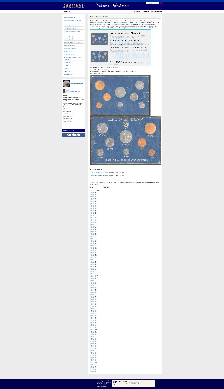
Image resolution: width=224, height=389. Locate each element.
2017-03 (92, 264)
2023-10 (92, 347)
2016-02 (92, 243)
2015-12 (92, 240)
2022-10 (92, 338)
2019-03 (92, 296)
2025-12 (92, 364)
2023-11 (92, 348)
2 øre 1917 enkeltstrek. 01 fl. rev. (99, 172)
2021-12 (92, 331)
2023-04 (92, 343)
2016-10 (92, 257)
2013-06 (92, 194)
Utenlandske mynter (69, 45)
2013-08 (92, 198)
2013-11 (92, 200)
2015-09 (92, 235)
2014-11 (92, 219)
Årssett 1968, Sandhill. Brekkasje (99, 175)
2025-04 (92, 355)
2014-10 (92, 217)
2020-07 (92, 312)
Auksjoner (146, 11)
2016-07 (92, 252)
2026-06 (92, 369)
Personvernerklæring (68, 121)
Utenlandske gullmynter (70, 17)
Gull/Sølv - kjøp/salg (68, 114)
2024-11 (92, 352)
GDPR (64, 123)
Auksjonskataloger (67, 118)
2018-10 (92, 289)
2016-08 (92, 254)
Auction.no (67, 11)
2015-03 (92, 226)
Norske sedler (68, 51)
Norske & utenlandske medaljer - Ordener (72, 58)
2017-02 (92, 263)
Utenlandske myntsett (70, 48)
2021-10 (92, 327)
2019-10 (92, 303)
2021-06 (92, 326)
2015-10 (92, 236)
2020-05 (92, 308)
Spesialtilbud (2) (68, 74)
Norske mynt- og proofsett (71, 36)
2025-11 (92, 362)
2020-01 (92, 306)
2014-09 (92, 215)
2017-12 (92, 277)
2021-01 (92, 320)
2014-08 (92, 214)
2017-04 (92, 266)
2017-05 (92, 268)
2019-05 (92, 299)
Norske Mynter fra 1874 (70, 28)
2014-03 (92, 207)
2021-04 (92, 324)
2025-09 (92, 359)
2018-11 (92, 291)
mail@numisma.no (103, 386)
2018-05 (92, 285)
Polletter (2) (67, 62)
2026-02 (92, 366)
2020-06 (92, 310)
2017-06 (92, 270)
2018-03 (92, 282)
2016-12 (92, 261)
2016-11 (92, 259)
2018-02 (92, 280)
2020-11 (92, 317)
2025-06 (92, 357)
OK (161, 3)
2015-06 (92, 231)
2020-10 (92, 315)
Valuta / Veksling (67, 111)
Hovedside (137, 11)
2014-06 (92, 212)
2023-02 (92, 341)
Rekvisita (66, 65)
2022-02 (92, 333)
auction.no (71, 130)
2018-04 (92, 284)
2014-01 (92, 203)
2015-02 (92, 224)
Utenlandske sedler (69, 54)
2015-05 (92, 229)
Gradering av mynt (67, 116)
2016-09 (92, 256)
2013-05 (92, 193)
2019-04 (92, 298)
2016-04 (92, 247)
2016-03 (92, 245)
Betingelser (66, 109)
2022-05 (92, 334)
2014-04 (92, 208)
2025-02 (92, 354)
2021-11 (92, 329)
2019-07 (92, 301)
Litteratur (66, 68)
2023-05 (92, 345)
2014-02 (92, 205)
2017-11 (92, 275)
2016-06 (92, 250)
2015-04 (92, 228)
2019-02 (92, 294)
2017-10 (92, 273)
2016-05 (92, 249)
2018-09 (92, 287)
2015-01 (92, 222)
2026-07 (92, 371)
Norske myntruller (69, 39)
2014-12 (92, 221)
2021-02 (92, 322)
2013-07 (92, 196)
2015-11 (92, 238)
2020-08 (92, 313)
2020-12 (92, 319)
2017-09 (92, 271)
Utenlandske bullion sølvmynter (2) (72, 21)
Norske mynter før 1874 (70, 25)
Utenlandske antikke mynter (71, 42)
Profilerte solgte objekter (76, 83)
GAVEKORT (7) (68, 71)
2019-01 (92, 292)
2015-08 (92, 233)
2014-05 (92, 210)
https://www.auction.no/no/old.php (144, 28)
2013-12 (92, 201)
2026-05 (92, 368)
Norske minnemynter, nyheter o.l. (72, 32)
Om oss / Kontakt (156, 11)
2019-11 (92, 305)
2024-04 (92, 350)
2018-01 (92, 278)
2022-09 (92, 336)
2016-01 (92, 242)
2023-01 (92, 340)
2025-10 (92, 361)
